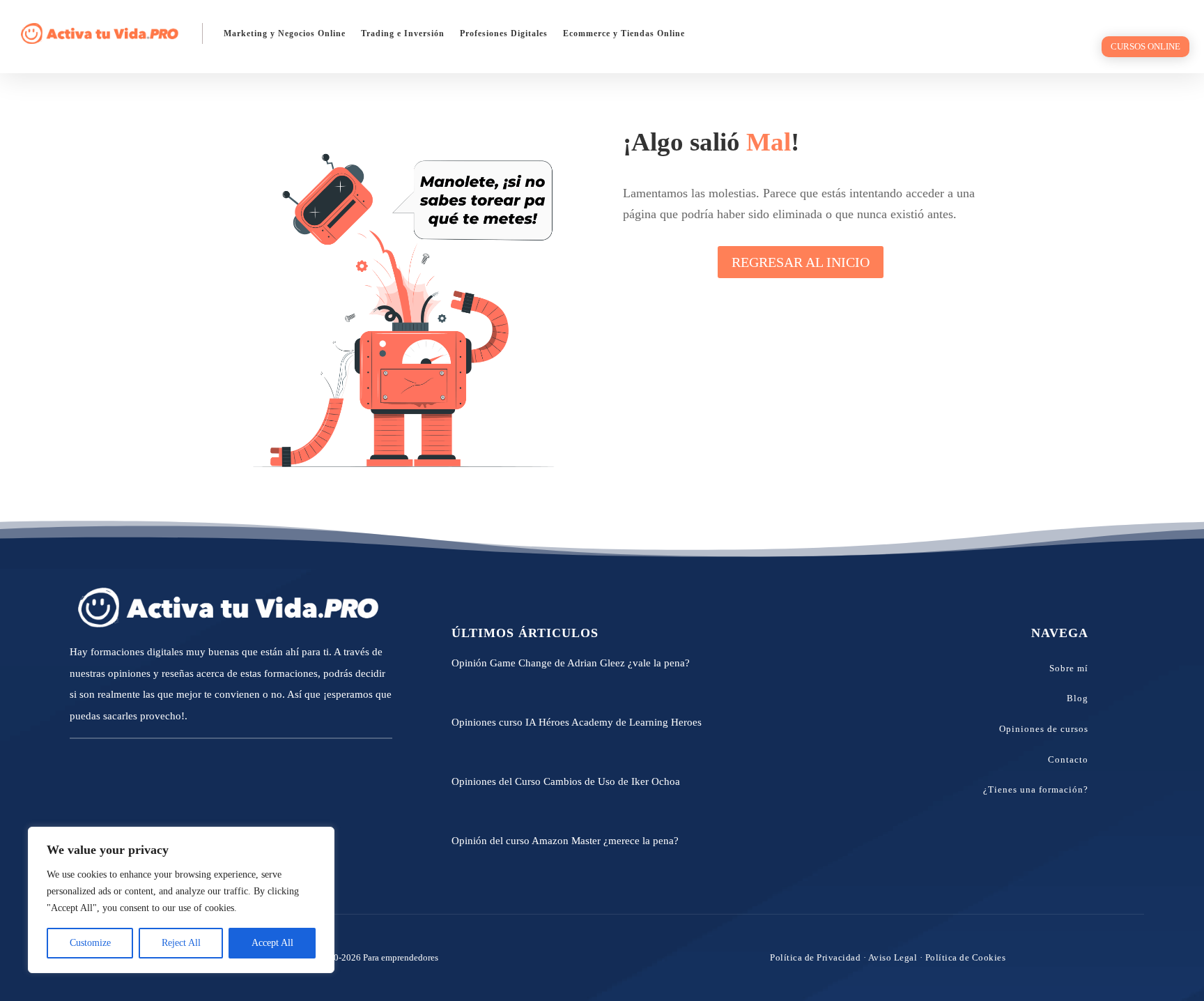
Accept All (272, 943)
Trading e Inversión (403, 33)
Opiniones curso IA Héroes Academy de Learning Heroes (577, 722)
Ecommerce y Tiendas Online (624, 33)
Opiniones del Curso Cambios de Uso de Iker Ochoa (566, 781)
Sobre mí (1068, 668)
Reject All (181, 943)
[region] (181, 900)
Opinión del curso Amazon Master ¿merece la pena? (565, 840)
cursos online (1145, 46)
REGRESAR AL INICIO (801, 262)
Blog (1077, 698)
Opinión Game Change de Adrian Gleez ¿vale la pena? (571, 662)
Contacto (1068, 759)
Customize (90, 943)
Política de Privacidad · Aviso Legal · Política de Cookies (887, 957)
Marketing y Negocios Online (285, 33)
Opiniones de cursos (1043, 729)
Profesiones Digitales (504, 33)
